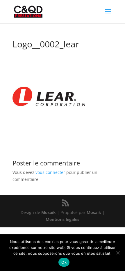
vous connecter (50, 172)
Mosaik (48, 212)
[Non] (118, 253)
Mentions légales (62, 219)
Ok (64, 262)
